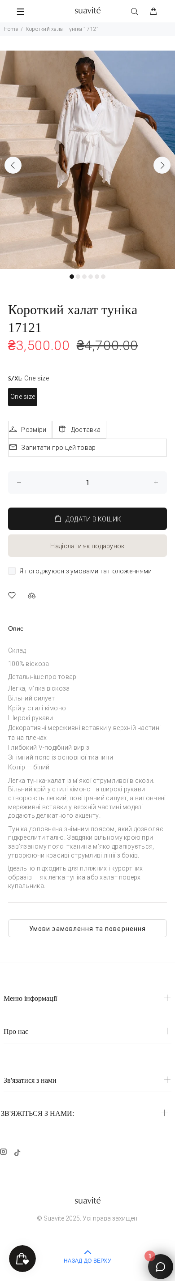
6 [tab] (103, 276)
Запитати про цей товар (58, 447)
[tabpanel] (87, 160)
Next (162, 165)
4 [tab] (90, 276)
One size (22, 396)
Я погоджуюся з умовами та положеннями (85, 571)
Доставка (86, 429)
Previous (13, 165)
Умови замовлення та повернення (87, 928)
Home (11, 29)
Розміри (33, 429)
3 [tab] (84, 276)
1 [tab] (72, 276)
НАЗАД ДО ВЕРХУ (87, 1261)
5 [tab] (97, 276)
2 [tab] (78, 276)
